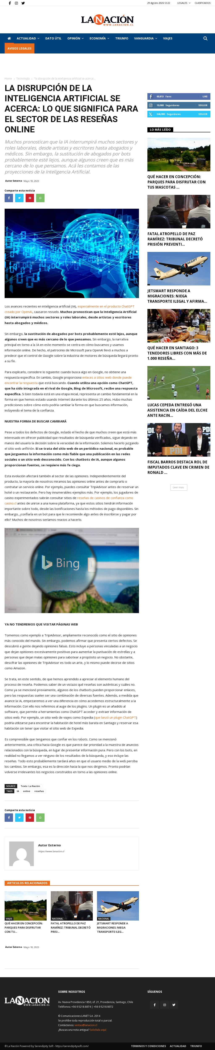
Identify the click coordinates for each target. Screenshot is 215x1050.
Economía (98, 38)
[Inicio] (9, 38)
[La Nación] (107, 20)
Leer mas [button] (178, 487)
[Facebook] (8, 3)
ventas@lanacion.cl (86, 1025)
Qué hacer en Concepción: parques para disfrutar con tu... (24, 927)
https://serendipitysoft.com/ (72, 1046)
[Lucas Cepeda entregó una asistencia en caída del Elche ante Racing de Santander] (178, 383)
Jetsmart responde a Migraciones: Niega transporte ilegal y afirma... (177, 296)
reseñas (39, 791)
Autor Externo (13, 180)
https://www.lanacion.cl (51, 851)
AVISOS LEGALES (19, 48)
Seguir (202, 105)
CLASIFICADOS (202, 2)
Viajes (9, 918)
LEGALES (182, 2)
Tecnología (23, 78)
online (26, 791)
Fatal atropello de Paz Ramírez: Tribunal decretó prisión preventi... (175, 239)
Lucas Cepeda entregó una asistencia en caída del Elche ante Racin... (177, 410)
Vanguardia (144, 38)
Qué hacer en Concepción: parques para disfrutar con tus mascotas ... (176, 182)
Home (8, 78)
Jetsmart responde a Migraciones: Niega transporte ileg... (112, 927)
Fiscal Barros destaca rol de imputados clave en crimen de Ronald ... (178, 467)
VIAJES (167, 38)
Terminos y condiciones (148, 1046)
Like (205, 96)
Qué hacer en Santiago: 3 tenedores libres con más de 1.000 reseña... (177, 353)
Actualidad (26, 38)
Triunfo (121, 38)
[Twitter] (21, 3)
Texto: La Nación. (31, 786)
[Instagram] (15, 3)
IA (18, 791)
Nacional (57, 918)
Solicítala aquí (98, 1030)
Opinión (73, 38)
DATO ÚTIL (53, 38)
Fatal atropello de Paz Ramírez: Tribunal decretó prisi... (70, 927)
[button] (205, 39)
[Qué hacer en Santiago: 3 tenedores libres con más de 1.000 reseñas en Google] (178, 326)
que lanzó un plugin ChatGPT (115, 717)
